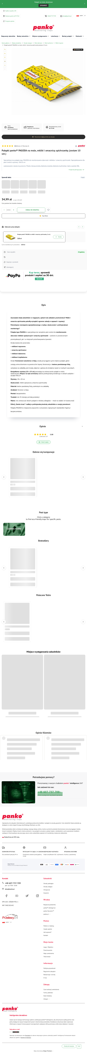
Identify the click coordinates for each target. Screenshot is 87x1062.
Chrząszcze (47, 890)
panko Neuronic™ (49, 911)
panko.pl (46, 914)
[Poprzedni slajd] (78, 226)
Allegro (46, 999)
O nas (45, 978)
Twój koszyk (47, 956)
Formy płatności (48, 993)
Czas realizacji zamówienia (51, 989)
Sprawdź (43, 5)
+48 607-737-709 (49, 792)
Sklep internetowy (43, 1051)
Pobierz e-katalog (49, 926)
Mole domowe (38, 43)
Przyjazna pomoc (9, 21)
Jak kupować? (47, 932)
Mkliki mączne (59, 43)
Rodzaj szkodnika (16, 43)
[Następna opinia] (85, 743)
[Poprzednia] (2, 4)
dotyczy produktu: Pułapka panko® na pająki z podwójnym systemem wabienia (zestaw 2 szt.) (34, 748)
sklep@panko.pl (67, 16)
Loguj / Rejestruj (48, 947)
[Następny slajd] (82, 226)
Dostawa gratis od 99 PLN (12, 16)
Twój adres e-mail (15, 1029)
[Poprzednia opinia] (2, 743)
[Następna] (85, 4)
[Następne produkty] (83, 477)
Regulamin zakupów (49, 971)
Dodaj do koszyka (32, 210)
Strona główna (6, 43)
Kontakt (46, 935)
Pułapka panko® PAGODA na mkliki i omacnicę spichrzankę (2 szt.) (34, 234)
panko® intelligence (49, 908)
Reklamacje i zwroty (49, 975)
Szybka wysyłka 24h (10, 11)
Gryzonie (46, 893)
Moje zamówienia (49, 953)
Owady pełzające (49, 883)
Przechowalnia (48, 950)
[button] (48, 210)
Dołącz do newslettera (16, 1032)
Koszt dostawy (48, 996)
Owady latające (28, 43)
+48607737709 (51, 16)
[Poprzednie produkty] (4, 477)
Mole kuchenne (49, 43)
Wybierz (14, 535)
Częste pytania (48, 929)
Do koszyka (22, 494)
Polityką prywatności (26, 1037)
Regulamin (28, 1035)
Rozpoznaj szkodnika (50, 905)
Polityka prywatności (49, 968)
